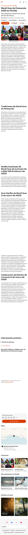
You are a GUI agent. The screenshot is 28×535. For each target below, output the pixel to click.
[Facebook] (11, 522)
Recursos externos (8, 342)
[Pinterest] (21, 522)
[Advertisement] (14, 87)
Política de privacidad (9, 532)
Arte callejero (22, 20)
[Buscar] (20, 2)
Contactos (12, 530)
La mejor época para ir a (9, 5)
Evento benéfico (13, 20)
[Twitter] (16, 522)
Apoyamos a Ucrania (20, 530)
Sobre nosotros (6, 530)
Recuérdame (15, 421)
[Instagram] (7, 522)
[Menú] (24, 2)
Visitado (15, 23)
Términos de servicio (19, 532)
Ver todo (6, 37)
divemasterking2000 (14, 41)
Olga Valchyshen (9, 382)
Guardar (6, 23)
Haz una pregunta (5, 345)
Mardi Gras (4, 20)
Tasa (22, 23)
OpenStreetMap (19, 443)
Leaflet (14, 443)
